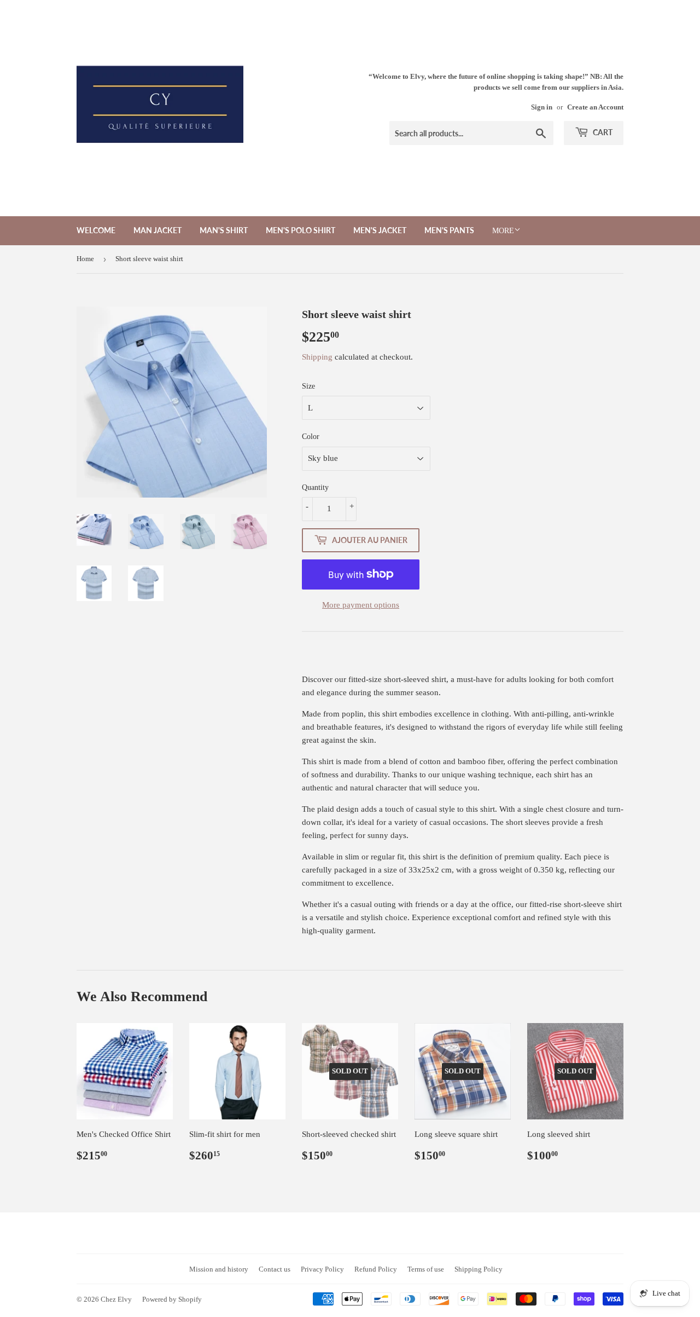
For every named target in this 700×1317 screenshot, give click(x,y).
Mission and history (218, 1269)
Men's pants (449, 230)
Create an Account (595, 107)
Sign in (541, 107)
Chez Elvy (116, 1299)
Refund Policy (375, 1269)
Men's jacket (379, 230)
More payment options (360, 604)
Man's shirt (224, 230)
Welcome (96, 230)
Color (310, 436)
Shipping (317, 357)
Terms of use (425, 1269)
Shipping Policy (478, 1269)
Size (308, 386)
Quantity (315, 487)
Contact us (274, 1269)
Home (85, 259)
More (503, 231)
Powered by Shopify (172, 1299)
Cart (601, 132)
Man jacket (157, 230)
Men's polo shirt (300, 230)
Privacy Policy (322, 1269)
